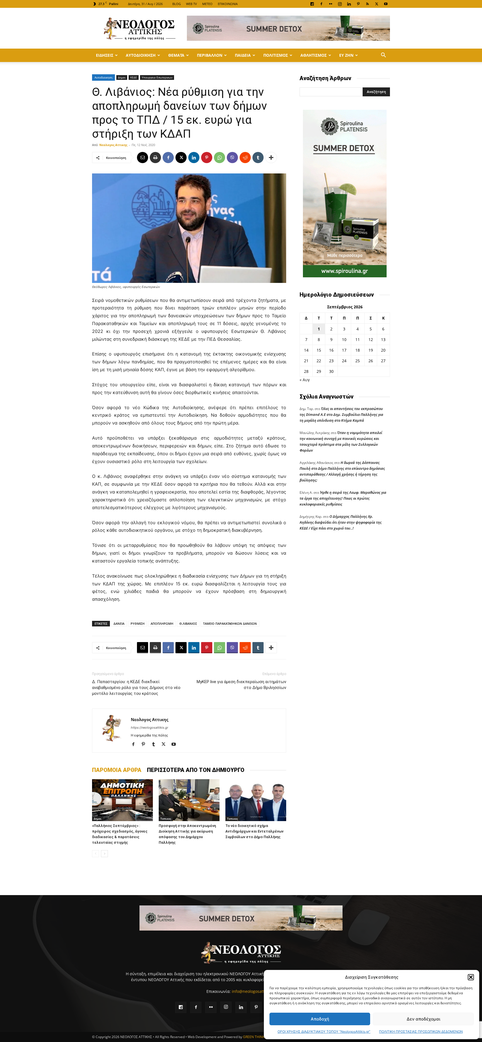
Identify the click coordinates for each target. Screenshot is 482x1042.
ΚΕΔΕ (133, 77)
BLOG (176, 4)
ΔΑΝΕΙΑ (119, 623)
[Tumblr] (258, 157)
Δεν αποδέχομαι (423, 1019)
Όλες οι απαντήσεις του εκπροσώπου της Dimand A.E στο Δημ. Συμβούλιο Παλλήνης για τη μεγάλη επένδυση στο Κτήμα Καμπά (341, 414)
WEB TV (191, 4)
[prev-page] (95, 853)
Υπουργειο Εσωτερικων (157, 77)
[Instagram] (340, 4)
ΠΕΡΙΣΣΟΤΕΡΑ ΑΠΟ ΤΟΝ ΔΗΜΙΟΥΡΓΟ (195, 770)
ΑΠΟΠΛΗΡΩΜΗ (162, 623)
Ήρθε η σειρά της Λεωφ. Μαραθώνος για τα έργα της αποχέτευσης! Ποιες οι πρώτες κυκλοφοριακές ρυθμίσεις (343, 498)
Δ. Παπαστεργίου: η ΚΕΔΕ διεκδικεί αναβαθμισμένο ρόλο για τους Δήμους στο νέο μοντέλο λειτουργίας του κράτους (136, 687)
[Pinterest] (358, 4)
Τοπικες (165, 819)
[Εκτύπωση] (155, 157)
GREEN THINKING (256, 1036)
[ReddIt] (245, 157)
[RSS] (367, 4)
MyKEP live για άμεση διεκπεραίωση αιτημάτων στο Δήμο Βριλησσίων (241, 684)
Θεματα (176, 55)
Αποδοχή (320, 1019)
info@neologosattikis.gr (254, 991)
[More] (271, 157)
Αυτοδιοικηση (141, 55)
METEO (207, 4)
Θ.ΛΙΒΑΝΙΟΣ (188, 623)
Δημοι (122, 77)
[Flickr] (330, 4)
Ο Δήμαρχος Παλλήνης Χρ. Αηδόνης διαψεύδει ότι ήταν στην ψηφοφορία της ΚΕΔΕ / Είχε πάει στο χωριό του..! (341, 522)
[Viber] (232, 157)
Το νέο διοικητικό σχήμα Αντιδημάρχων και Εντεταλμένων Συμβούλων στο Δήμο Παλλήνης (254, 831)
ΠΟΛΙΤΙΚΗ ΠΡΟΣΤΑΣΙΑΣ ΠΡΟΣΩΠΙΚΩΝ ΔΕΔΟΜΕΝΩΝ (421, 1031)
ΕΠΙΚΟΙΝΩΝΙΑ (228, 4)
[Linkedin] (349, 4)
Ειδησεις (104, 55)
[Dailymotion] (312, 4)
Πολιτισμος (275, 55)
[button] (471, 977)
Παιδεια (243, 55)
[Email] (142, 157)
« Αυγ (305, 379)
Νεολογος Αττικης (113, 145)
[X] (376, 4)
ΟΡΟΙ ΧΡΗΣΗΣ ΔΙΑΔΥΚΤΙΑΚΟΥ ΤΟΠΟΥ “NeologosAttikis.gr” (324, 1031)
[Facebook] (321, 4)
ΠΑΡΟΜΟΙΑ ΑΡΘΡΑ (116, 770)
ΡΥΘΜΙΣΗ (137, 623)
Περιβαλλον (209, 55)
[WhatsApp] (219, 157)
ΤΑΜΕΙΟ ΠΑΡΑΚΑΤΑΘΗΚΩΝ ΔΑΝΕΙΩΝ (230, 623)
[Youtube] (386, 4)
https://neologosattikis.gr (149, 727)
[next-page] (104, 853)
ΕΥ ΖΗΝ (346, 55)
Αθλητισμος (313, 55)
